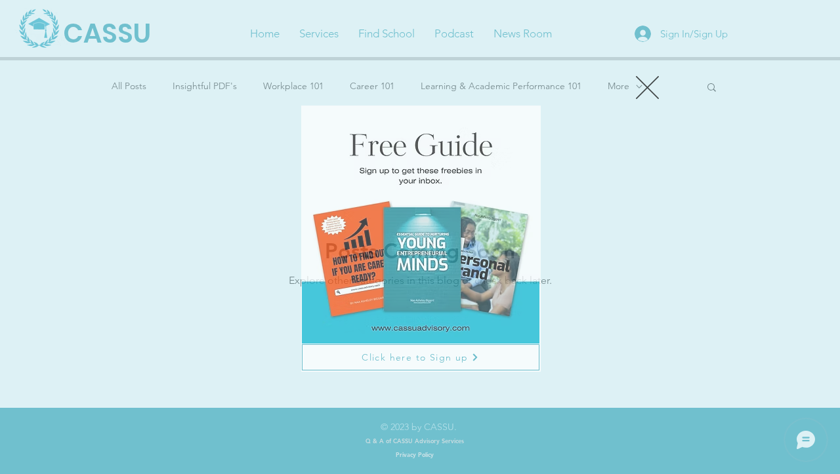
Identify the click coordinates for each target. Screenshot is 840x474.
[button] (647, 87)
